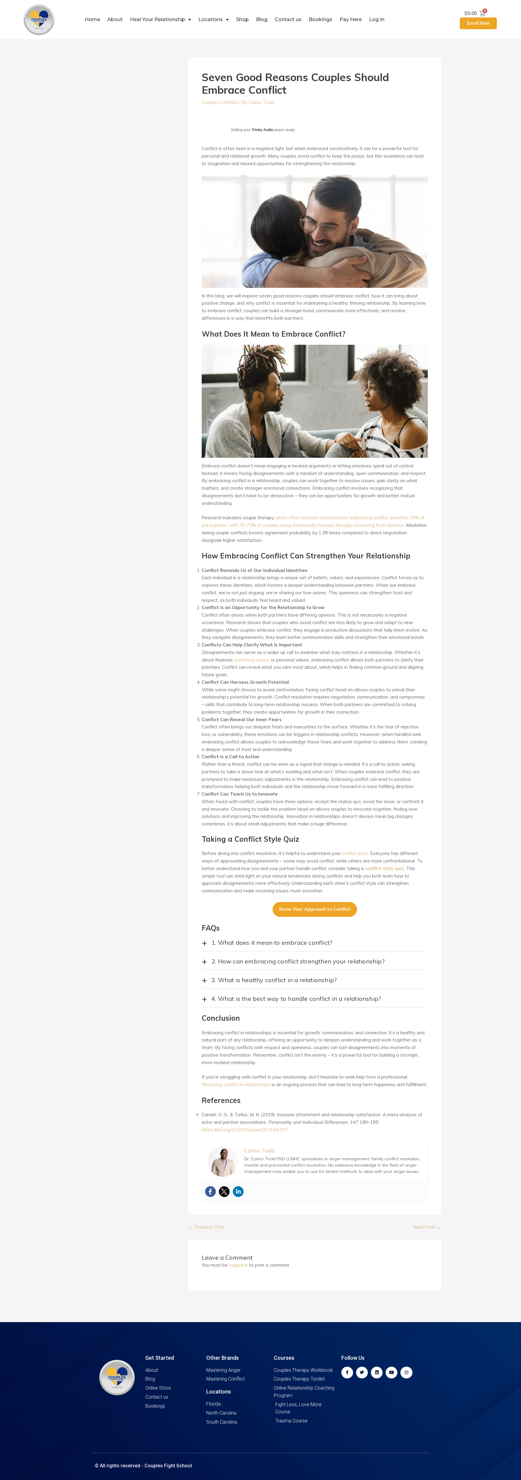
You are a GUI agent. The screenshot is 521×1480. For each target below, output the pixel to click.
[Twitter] (224, 1191)
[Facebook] (210, 1191)
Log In (376, 19)
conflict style (355, 853)
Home (92, 19)
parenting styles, (252, 660)
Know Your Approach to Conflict (314, 909)
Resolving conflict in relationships (236, 1084)
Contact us (288, 19)
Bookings (320, 19)
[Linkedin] (238, 1191)
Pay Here (350, 19)
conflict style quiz (384, 868)
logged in (238, 1265)
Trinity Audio (262, 130)
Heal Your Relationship (157, 19)
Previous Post (206, 1227)
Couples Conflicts (220, 102)
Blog (261, 19)
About (115, 19)
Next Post (427, 1227)
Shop (242, 19)
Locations (210, 19)
